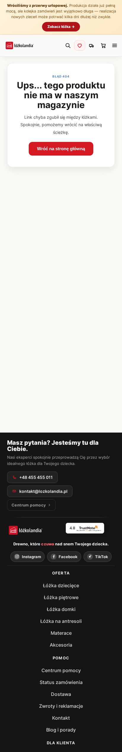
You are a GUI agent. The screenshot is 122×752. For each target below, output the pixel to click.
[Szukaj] (67, 45)
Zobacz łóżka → (61, 26)
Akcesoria (61, 645)
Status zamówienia (61, 682)
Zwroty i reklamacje (61, 706)
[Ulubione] (79, 45)
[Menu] (115, 45)
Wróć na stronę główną (61, 148)
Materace (61, 633)
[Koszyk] (103, 45)
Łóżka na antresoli (61, 621)
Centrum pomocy (61, 670)
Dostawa (61, 694)
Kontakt (61, 718)
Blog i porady (61, 730)
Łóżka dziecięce (61, 585)
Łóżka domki (61, 609)
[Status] (91, 45)
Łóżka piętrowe (61, 597)
